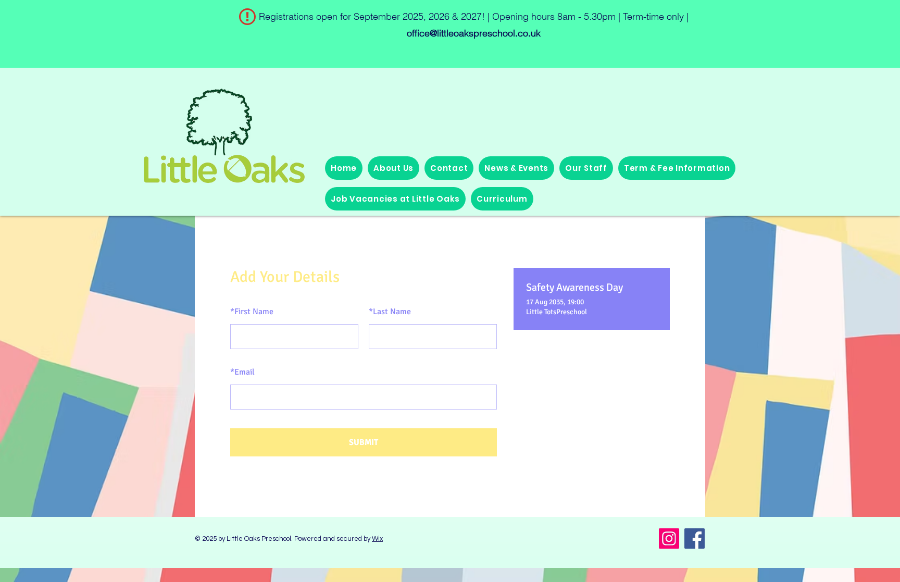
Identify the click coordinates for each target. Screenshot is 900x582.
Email (242, 372)
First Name (251, 311)
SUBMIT (363, 442)
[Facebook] (694, 538)
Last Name (390, 311)
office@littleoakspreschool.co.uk (474, 33)
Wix (377, 538)
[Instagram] (669, 538)
